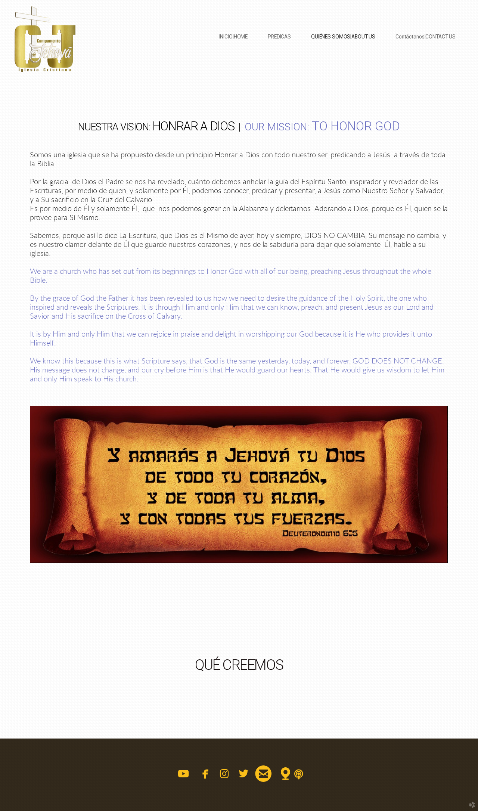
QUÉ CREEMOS (239, 664)
